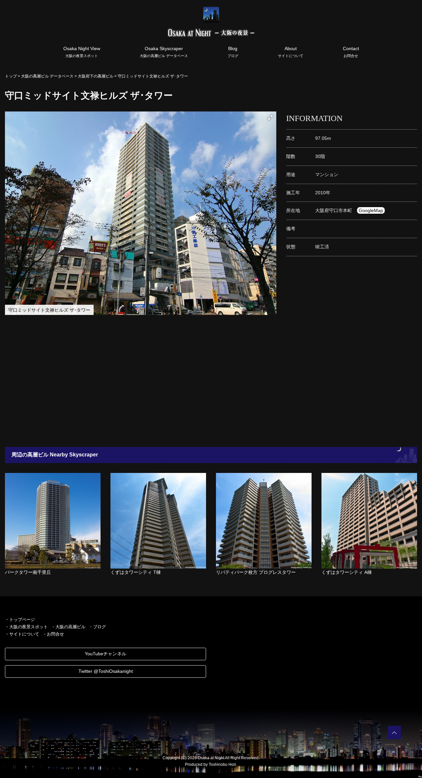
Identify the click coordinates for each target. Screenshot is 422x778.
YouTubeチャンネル (105, 653)
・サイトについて (22, 634)
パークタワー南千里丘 (28, 572)
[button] (270, 117)
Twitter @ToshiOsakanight (105, 671)
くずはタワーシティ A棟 (346, 572)
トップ (11, 76)
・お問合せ (53, 634)
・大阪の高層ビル (68, 626)
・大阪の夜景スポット (26, 626)
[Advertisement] (198, 381)
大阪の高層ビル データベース (47, 76)
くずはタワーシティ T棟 (135, 572)
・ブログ (97, 626)
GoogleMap (371, 210)
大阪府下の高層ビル (95, 76)
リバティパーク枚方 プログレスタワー (256, 572)
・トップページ (20, 619)
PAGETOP (394, 732)
